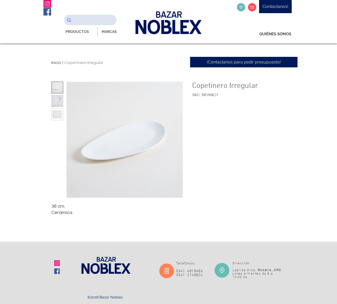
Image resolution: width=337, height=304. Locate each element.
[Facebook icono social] (57, 271)
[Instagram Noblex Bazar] (47, 4)
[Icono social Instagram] (57, 263)
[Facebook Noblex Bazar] (47, 12)
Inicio (56, 63)
